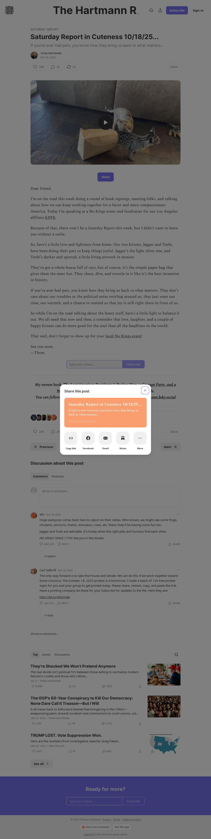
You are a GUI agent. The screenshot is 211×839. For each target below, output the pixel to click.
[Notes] (122, 438)
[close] (145, 390)
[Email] (105, 438)
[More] (140, 438)
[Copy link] (70, 438)
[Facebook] (88, 438)
